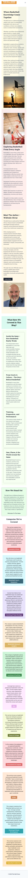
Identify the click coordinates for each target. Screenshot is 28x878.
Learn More (8, 279)
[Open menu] (25, 3)
